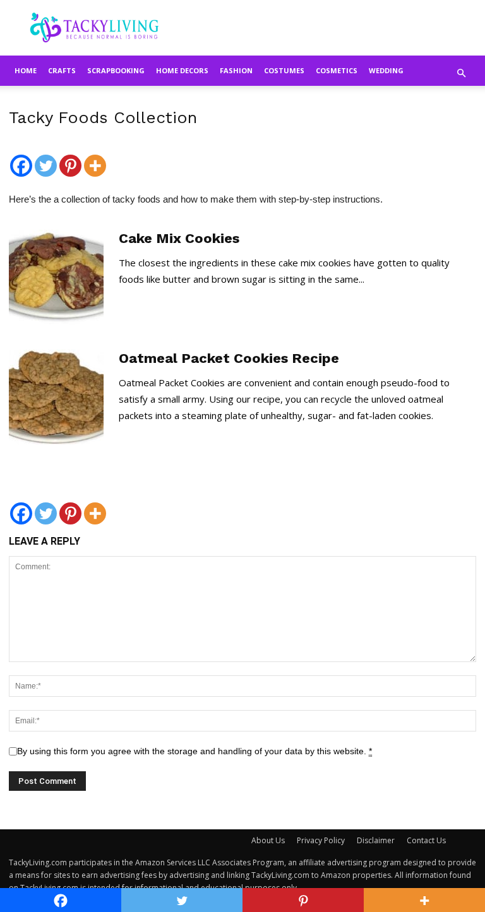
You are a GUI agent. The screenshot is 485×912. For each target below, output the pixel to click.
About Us (268, 840)
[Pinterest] (70, 159)
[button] (461, 73)
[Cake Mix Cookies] (56, 277)
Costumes (284, 70)
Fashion (236, 70)
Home (26, 70)
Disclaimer (376, 840)
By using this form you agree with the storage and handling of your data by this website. (194, 751)
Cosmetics (336, 70)
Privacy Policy (321, 840)
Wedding (386, 70)
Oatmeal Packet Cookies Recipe (229, 358)
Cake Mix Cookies (179, 238)
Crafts (62, 70)
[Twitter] (46, 159)
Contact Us (426, 840)
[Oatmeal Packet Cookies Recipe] (56, 397)
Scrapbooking (116, 70)
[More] (95, 159)
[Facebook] (21, 159)
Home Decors (182, 70)
